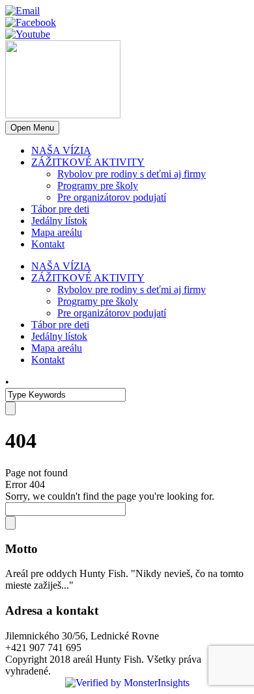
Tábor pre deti (60, 208)
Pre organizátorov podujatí (111, 197)
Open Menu (32, 128)
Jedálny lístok (59, 220)
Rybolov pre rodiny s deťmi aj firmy (131, 173)
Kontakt (47, 244)
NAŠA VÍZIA (61, 150)
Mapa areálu (56, 232)
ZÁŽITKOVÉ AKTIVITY (88, 162)
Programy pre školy (97, 185)
